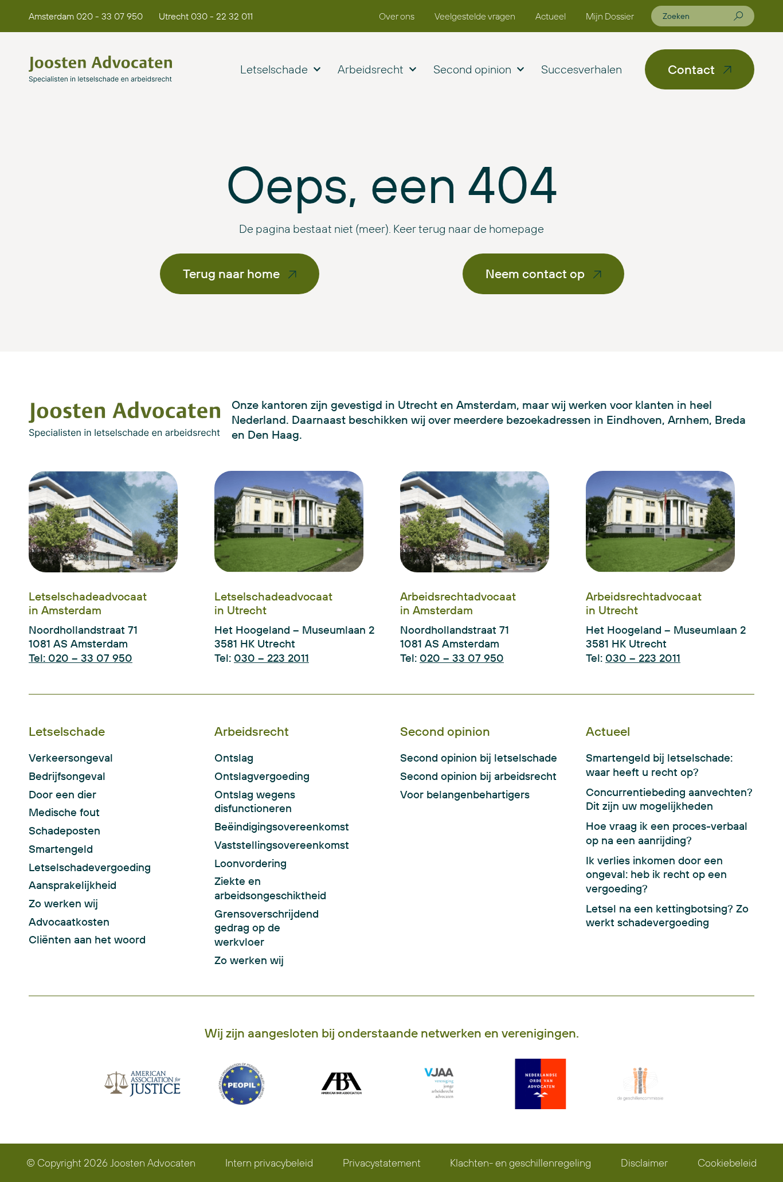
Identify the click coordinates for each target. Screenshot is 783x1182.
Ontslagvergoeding (262, 776)
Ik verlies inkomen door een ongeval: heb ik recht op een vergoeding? (656, 874)
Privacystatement (382, 1162)
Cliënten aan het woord (87, 939)
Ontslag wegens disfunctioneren (254, 801)
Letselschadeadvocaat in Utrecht (273, 603)
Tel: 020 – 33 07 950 (80, 658)
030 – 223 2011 (271, 658)
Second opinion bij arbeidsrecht (478, 776)
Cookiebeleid (727, 1162)
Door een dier (62, 794)
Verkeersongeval (71, 757)
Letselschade (274, 69)
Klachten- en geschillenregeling (520, 1162)
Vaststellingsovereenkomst (272, 845)
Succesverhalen (581, 69)
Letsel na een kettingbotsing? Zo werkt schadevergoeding (667, 916)
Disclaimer (644, 1162)
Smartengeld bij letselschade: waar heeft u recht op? (659, 765)
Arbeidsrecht (371, 69)
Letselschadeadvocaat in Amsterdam (88, 603)
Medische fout (64, 812)
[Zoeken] (738, 16)
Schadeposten (64, 830)
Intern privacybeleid (269, 1162)
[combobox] (698, 16)
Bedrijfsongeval (67, 776)
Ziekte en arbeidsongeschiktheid (270, 888)
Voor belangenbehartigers (465, 794)
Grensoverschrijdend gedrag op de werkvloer (266, 928)
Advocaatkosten (69, 922)
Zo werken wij (63, 903)
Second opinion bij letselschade (478, 757)
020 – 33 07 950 (462, 658)
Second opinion (472, 69)
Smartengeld (61, 849)
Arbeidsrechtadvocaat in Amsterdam (458, 603)
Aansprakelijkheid (72, 885)
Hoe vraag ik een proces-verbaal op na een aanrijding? (666, 833)
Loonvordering (250, 863)
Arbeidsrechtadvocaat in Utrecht (644, 603)
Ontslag (233, 757)
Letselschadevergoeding (90, 867)
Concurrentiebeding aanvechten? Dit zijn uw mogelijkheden (669, 799)
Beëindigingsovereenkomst (272, 826)
